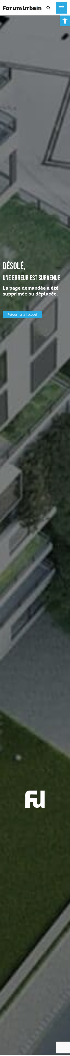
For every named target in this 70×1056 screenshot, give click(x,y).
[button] (65, 21)
